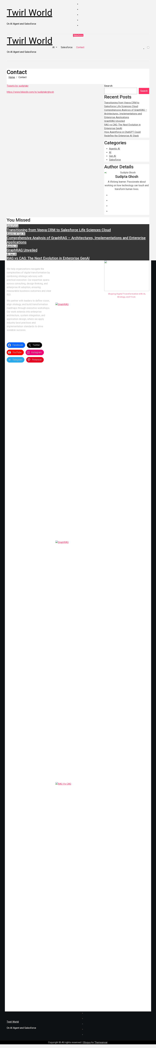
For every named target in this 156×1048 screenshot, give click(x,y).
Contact (80, 47)
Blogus (87, 1042)
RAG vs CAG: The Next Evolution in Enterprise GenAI (48, 258)
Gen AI (112, 156)
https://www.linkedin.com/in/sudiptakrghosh (30, 92)
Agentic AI (114, 148)
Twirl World (29, 12)
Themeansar (100, 1042)
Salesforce (67, 47)
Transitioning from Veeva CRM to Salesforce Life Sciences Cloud (59, 230)
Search (108, 85)
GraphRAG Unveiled (114, 121)
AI (53, 47)
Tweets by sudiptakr (17, 85)
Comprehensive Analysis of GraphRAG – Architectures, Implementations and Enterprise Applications (125, 114)
